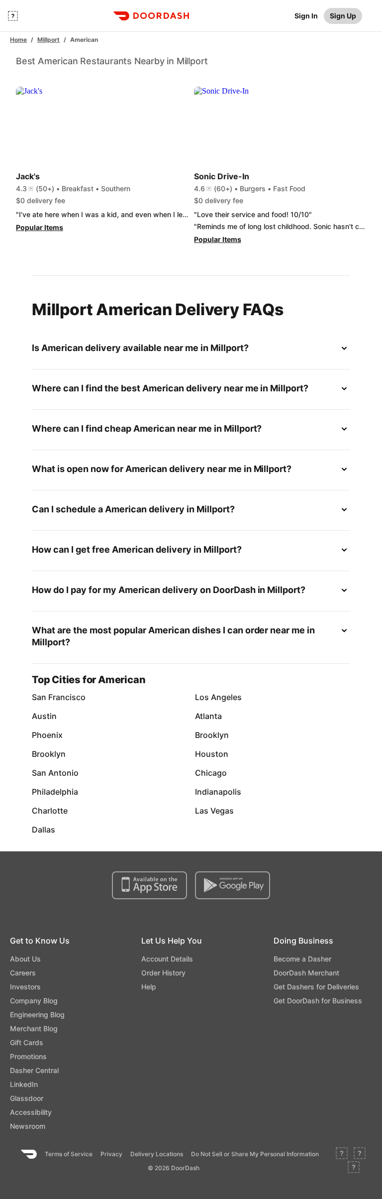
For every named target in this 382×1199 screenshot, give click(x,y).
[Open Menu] (13, 16)
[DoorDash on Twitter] (360, 1154)
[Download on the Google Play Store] (232, 885)
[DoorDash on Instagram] (354, 1168)
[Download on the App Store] (149, 885)
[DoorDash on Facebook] (342, 1154)
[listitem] (58, 697)
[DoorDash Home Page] (151, 15)
